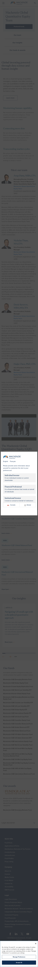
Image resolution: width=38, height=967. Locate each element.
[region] (19, 954)
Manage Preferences (19, 957)
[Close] (36, 943)
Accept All (19, 962)
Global (29, 505)
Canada (12, 505)
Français (13, 461)
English (5, 461)
